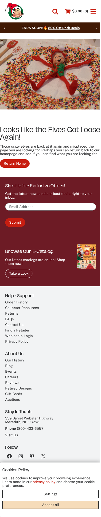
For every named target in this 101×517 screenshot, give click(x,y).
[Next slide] (97, 28)
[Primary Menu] (93, 11)
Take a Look (18, 273)
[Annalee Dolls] (14, 11)
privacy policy (44, 482)
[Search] (55, 11)
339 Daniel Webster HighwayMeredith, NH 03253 (29, 420)
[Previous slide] (4, 28)
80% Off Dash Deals (64, 28)
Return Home (15, 163)
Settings (50, 494)
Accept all (50, 505)
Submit (15, 222)
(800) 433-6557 (30, 428)
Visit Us (11, 435)
